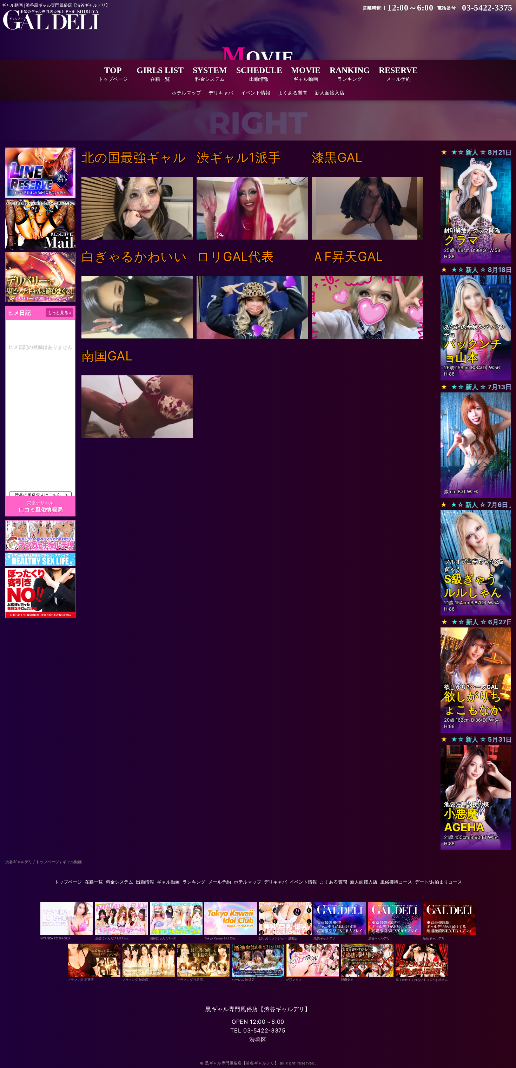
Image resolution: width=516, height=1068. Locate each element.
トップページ (68, 882)
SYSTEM (210, 74)
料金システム (119, 882)
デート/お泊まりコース (438, 882)
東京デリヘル (40, 503)
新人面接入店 (329, 92)
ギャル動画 (168, 882)
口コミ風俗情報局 (41, 509)
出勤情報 (145, 882)
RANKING (350, 74)
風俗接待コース (396, 882)
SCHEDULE (259, 74)
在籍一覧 (94, 882)
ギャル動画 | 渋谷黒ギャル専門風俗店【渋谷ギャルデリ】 (56, 5)
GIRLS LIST (160, 74)
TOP (113, 74)
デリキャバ (221, 92)
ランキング (194, 882)
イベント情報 (255, 92)
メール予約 (219, 882)
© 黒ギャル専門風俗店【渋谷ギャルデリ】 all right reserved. (258, 1063)
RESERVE (398, 74)
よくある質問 (292, 92)
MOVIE (305, 74)
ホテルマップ (186, 92)
